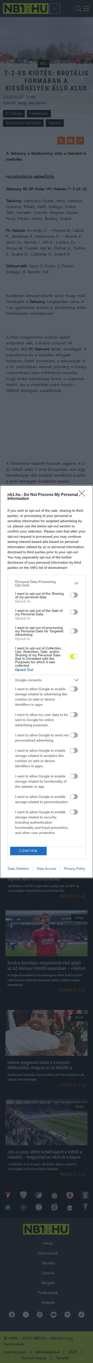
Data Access (46, 869)
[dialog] (46, 681)
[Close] (83, 495)
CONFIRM (28, 851)
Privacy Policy (74, 869)
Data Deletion (18, 869)
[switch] (74, 595)
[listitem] (46, 583)
